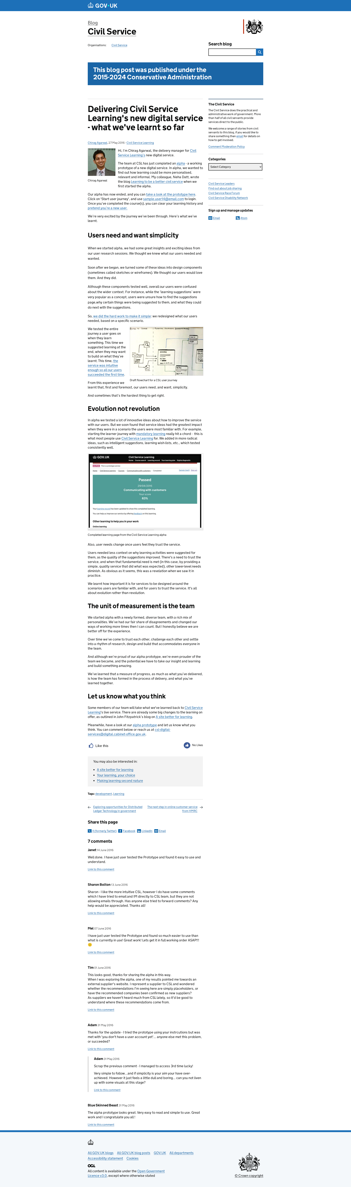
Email (162, 831)
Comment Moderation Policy (226, 146)
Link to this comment (101, 869)
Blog (93, 23)
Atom (243, 218)
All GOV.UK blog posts (133, 1153)
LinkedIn (147, 831)
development (103, 793)
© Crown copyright (249, 1176)
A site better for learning (174, 717)
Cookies (133, 1158)
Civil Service (112, 31)
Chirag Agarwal (97, 142)
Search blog (220, 44)
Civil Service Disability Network (228, 198)
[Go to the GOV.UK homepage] (102, 5)
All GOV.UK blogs (101, 1153)
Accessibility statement (105, 1158)
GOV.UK (160, 1153)
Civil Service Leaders (221, 183)
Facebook (129, 831)
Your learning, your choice (116, 775)
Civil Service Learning (140, 142)
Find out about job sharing (225, 188)
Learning (118, 793)
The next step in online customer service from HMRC (172, 809)
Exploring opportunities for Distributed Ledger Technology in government (117, 809)
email (239, 136)
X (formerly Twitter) (104, 831)
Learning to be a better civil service (157, 181)
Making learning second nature (120, 781)
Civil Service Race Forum (224, 193)
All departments (181, 1153)
